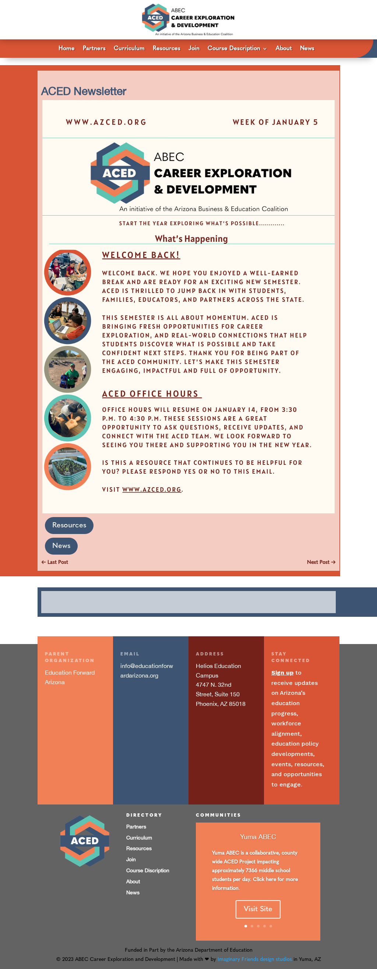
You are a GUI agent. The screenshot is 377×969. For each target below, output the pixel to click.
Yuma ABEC (258, 837)
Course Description (234, 49)
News (307, 49)
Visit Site (258, 909)
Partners (94, 49)
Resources (166, 49)
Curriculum (129, 49)
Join (194, 49)
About (284, 49)
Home (67, 49)
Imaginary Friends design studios (255, 959)
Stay (279, 654)
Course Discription (147, 870)
